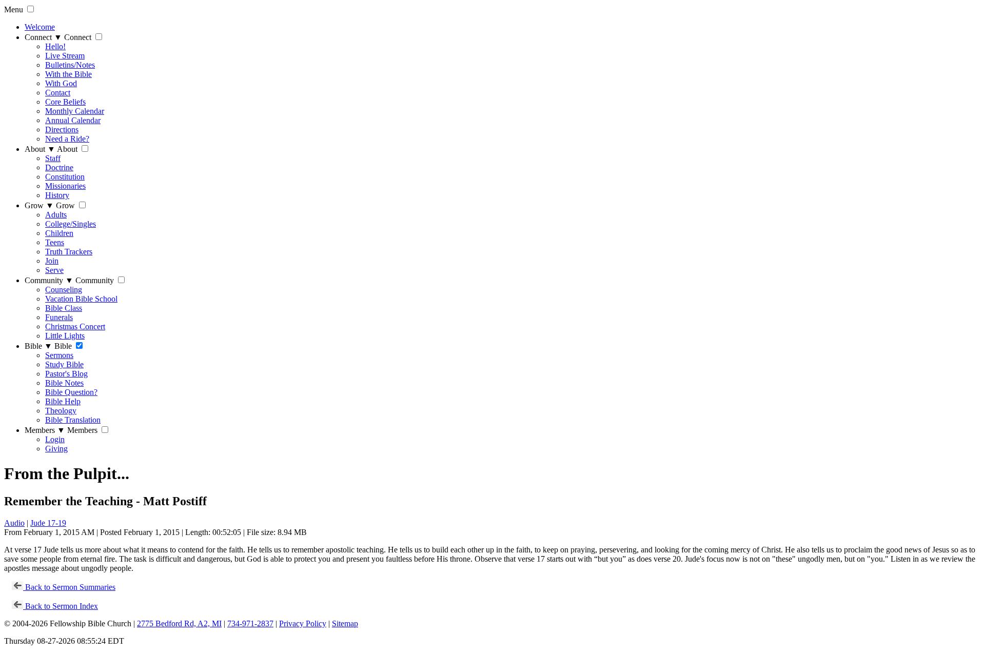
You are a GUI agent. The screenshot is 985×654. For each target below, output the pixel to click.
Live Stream (65, 55)
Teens (54, 242)
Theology (60, 410)
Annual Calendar (73, 120)
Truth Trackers (68, 251)
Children (59, 233)
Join (51, 260)
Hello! (55, 46)
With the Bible (68, 74)
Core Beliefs (65, 101)
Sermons (59, 355)
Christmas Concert (75, 326)
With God (61, 83)
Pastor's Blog (66, 373)
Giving (56, 448)
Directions (61, 129)
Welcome (40, 27)
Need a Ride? (67, 138)
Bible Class (63, 308)
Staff (53, 158)
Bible (38, 346)
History (57, 195)
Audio (14, 523)
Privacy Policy (302, 623)
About (40, 149)
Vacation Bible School (81, 298)
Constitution (65, 176)
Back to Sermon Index (60, 606)
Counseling (63, 289)
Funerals (59, 317)
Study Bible (64, 364)
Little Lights (65, 335)
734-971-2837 (250, 623)
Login (55, 439)
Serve (54, 270)
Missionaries (65, 186)
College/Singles (70, 224)
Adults (56, 214)
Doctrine (59, 167)
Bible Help (63, 401)
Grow (39, 205)
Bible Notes (64, 383)
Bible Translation (73, 419)
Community (49, 280)
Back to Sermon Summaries (69, 587)
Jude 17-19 (48, 523)
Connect (43, 37)
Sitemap (345, 623)
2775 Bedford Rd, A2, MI (179, 623)
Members (45, 430)
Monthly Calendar (74, 111)
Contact (57, 92)
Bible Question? (71, 392)
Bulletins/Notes (70, 65)
